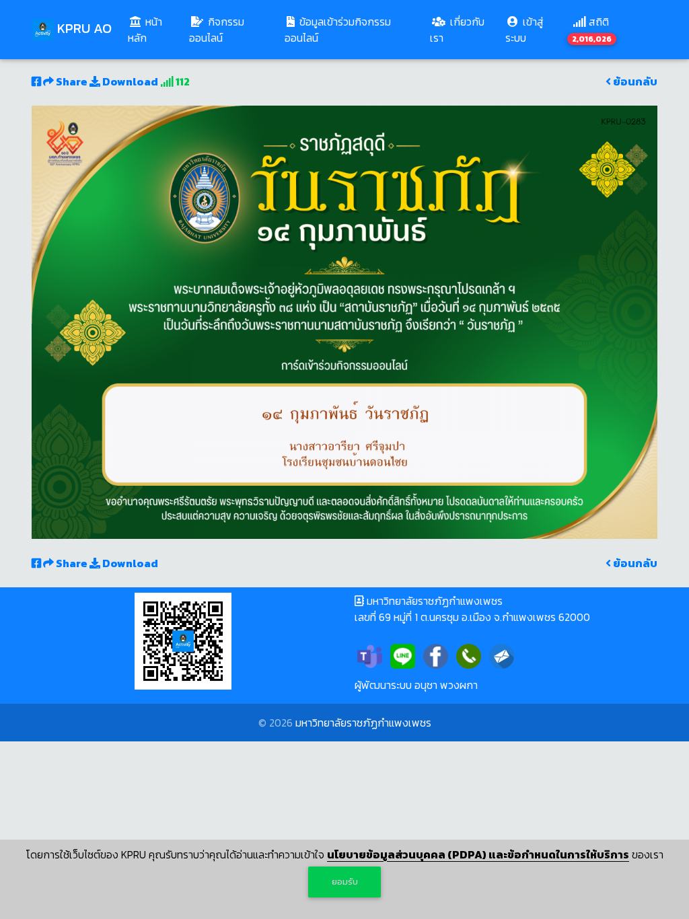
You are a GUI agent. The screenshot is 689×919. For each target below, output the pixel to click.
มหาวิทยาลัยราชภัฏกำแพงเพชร (363, 722)
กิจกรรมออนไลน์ (216, 29)
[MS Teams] (370, 655)
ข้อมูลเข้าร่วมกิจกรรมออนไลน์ (338, 29)
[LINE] (403, 655)
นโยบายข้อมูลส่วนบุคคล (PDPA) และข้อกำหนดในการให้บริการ (478, 854)
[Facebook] (436, 655)
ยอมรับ (345, 881)
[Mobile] (469, 655)
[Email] (501, 655)
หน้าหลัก (156, 29)
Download (129, 81)
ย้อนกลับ (634, 81)
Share (71, 81)
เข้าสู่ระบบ (524, 29)
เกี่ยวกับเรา (457, 29)
